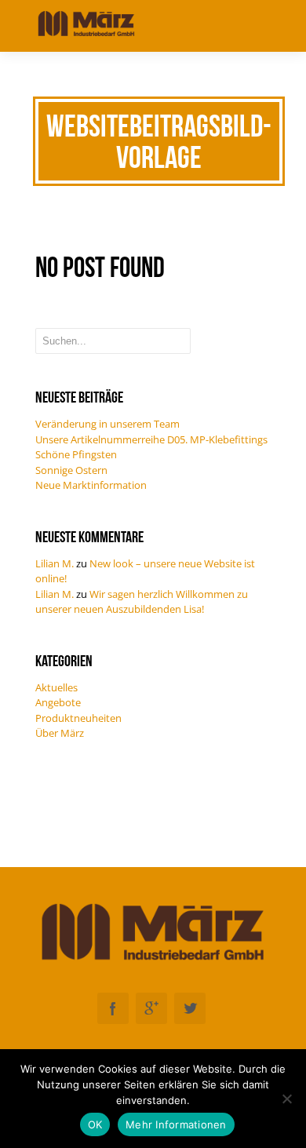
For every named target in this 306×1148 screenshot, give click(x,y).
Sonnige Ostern (71, 470)
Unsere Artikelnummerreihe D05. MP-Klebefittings (151, 439)
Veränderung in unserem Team (107, 424)
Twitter (190, 1008)
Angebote (58, 702)
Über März (59, 733)
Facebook (113, 1008)
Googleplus (151, 1008)
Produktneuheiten (78, 718)
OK (95, 1124)
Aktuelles (56, 687)
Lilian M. (54, 563)
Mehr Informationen (176, 1124)
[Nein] (286, 1098)
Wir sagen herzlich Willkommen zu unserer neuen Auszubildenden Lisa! (141, 602)
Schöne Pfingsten (76, 454)
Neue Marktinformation (91, 485)
